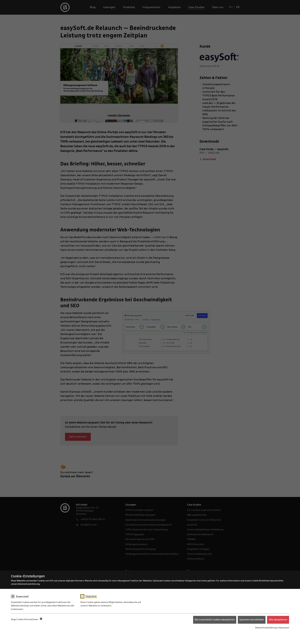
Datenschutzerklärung (266, 628)
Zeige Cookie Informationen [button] (25, 619)
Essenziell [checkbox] (22, 596)
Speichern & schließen (251, 619)
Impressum (283, 628)
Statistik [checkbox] (90, 596)
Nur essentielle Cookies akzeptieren (215, 619)
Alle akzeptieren (278, 619)
